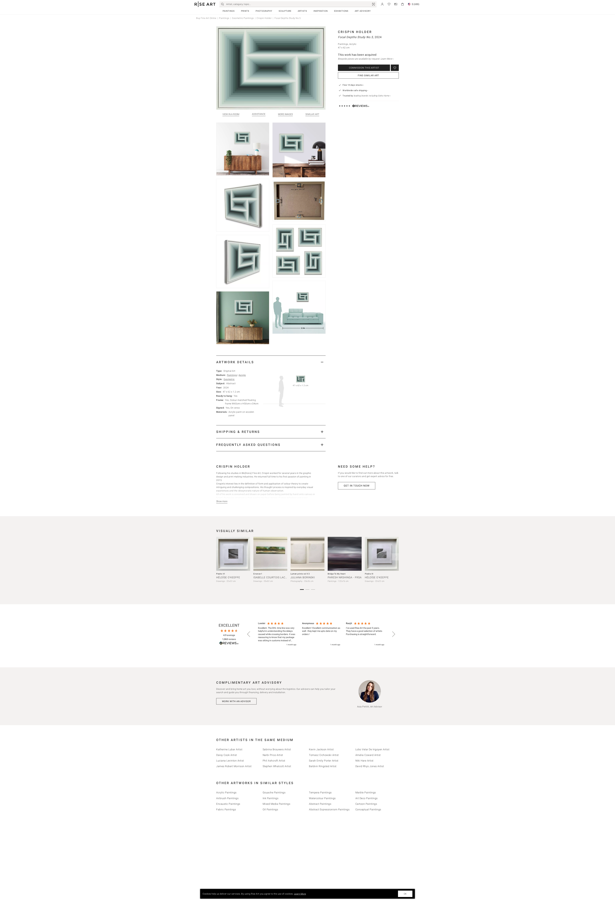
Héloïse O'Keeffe (228, 577)
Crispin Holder (264, 18)
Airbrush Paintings (227, 798)
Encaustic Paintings (228, 803)
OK (405, 894)
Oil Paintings (270, 809)
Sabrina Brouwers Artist (277, 749)
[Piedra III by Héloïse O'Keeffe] (382, 554)
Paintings (229, 11)
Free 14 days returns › (353, 85)
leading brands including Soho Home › (372, 95)
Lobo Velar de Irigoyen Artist (372, 749)
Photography (264, 11)
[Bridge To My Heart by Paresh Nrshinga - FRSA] (345, 554)
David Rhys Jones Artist (369, 766)
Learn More (300, 894)
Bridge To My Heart (336, 574)
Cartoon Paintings (366, 803)
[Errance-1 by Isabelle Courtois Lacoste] (270, 554)
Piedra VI (220, 574)
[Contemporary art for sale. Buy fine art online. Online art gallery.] (205, 4)
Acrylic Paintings (226, 792)
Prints (245, 11)
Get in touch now (356, 485)
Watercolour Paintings (322, 798)
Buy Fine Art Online (206, 18)
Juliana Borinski (303, 577)
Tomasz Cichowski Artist (324, 755)
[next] (395, 556)
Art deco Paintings (366, 798)
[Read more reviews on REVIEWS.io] (229, 644)
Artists (302, 11)
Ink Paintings (271, 798)
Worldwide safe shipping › (355, 90)
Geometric (229, 379)
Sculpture (285, 11)
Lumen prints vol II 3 (300, 574)
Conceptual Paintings (368, 809)
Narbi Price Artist (273, 755)
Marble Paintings (365, 792)
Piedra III (369, 574)
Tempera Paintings (320, 792)
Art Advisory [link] (363, 11)
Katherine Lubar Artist (229, 749)
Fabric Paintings (226, 809)
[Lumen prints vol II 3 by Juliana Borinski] (307, 554)
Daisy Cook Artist (226, 755)
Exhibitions (341, 11)
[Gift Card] (395, 4)
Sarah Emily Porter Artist (323, 760)
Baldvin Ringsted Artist (322, 766)
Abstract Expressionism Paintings (329, 809)
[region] (321, 634)
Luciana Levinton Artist (230, 760)
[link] (373, 4)
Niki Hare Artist (364, 760)
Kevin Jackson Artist (321, 749)
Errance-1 (257, 574)
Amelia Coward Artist (368, 755)
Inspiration (320, 11)
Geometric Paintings (243, 18)
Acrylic (242, 375)
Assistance (259, 114)
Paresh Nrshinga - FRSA (345, 577)
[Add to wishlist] (395, 68)
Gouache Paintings (274, 792)
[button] (249, 634)
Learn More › (387, 58)
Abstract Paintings (320, 803)
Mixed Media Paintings (276, 803)
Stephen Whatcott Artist (277, 766)
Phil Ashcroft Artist (274, 760)
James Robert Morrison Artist (233, 766)
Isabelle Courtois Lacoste (272, 577)
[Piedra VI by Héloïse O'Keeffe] (233, 554)
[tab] (271, 362)
